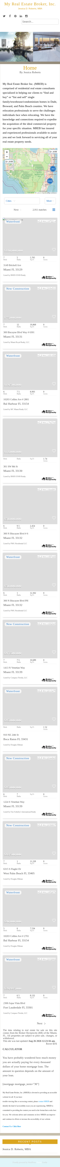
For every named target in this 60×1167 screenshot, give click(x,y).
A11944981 (50, 489)
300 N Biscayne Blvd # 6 (15, 533)
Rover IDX (51, 1043)
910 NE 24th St (11, 735)
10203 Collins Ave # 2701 (16, 936)
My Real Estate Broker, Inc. (30, 4)
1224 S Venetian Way (13, 802)
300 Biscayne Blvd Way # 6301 (18, 332)
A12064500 (50, 288)
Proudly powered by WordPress (24, 1162)
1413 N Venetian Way (14, 667)
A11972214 (50, 221)
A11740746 (50, 422)
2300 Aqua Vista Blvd (14, 1003)
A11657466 (50, 556)
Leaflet (38, 193)
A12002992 (50, 959)
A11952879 (50, 892)
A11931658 (50, 355)
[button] (8, 162)
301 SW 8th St (10, 466)
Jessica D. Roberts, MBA (16, 1149)
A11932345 (50, 623)
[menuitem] (22, 201)
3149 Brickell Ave (12, 265)
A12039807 (50, 825)
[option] (30, 47)
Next (40, 1023)
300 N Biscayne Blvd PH (15, 600)
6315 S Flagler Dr (12, 869)
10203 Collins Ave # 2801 (16, 399)
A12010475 (50, 690)
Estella (44, 1162)
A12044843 (50, 758)
